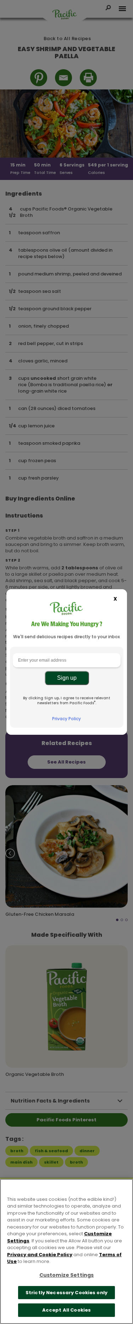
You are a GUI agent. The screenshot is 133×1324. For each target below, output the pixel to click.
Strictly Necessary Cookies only (66, 1292)
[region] (66, 1251)
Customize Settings (66, 1275)
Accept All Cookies (66, 1310)
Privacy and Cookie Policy (39, 1254)
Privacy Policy (66, 719)
